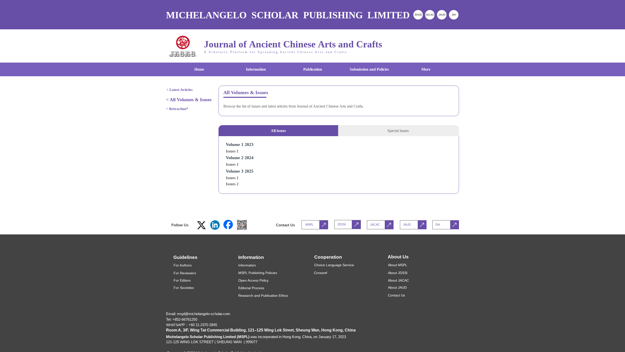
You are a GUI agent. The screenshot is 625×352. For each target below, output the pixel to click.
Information (256, 69)
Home (199, 69)
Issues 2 (232, 184)
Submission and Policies (369, 69)
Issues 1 (232, 151)
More (425, 69)
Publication (312, 69)
